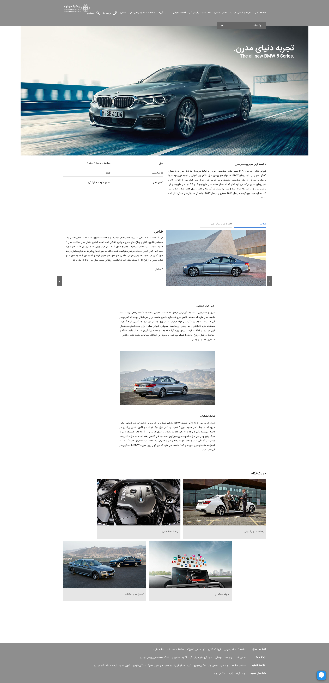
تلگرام (222, 674)
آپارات (230, 674)
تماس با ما (241, 658)
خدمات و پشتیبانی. (252, 532)
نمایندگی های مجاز (203, 658)
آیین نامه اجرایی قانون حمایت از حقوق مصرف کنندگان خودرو (162, 666)
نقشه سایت (158, 649)
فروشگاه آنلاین (214, 649)
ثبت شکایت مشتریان (182, 658)
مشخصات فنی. (168, 532)
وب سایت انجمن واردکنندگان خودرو (211, 666)
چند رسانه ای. (220, 594)
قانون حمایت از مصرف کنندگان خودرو (112, 666)
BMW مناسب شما (175, 649)
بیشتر (158, 269)
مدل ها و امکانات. (133, 594)
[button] (241, 25)
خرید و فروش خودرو (240, 13)
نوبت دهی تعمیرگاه (196, 649)
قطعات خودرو (179, 13)
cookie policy (238, 666)
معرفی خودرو (220, 13)
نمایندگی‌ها (163, 13)
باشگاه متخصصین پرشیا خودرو (154, 658)
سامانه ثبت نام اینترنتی (235, 649)
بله (215, 674)
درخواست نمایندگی (224, 658)
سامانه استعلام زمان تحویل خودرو (137, 13)
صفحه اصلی (260, 13)
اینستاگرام (241, 674)
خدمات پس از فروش (200, 13)
